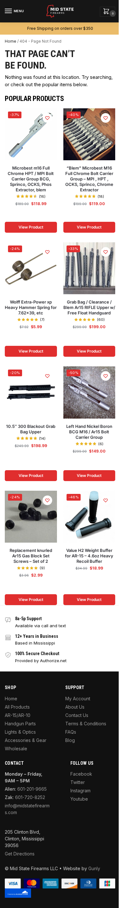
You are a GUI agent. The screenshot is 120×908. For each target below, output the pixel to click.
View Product (31, 227)
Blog (70, 740)
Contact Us (76, 715)
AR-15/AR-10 (17, 715)
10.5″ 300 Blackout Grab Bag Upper (30, 429)
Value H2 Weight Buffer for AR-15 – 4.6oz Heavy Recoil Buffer (89, 556)
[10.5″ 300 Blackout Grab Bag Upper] (31, 392)
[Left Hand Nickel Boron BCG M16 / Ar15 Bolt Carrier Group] (89, 392)
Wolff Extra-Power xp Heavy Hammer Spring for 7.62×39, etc (31, 307)
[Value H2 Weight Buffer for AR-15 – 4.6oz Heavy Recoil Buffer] (89, 517)
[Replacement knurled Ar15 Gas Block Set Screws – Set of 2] (31, 517)
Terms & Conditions (85, 723)
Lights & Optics (20, 732)
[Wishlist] (47, 118)
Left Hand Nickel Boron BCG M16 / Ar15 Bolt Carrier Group (89, 432)
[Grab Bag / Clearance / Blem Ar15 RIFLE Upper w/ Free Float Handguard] (89, 268)
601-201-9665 (32, 789)
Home (10, 41)
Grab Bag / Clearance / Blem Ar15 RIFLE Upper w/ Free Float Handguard (89, 307)
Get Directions (20, 853)
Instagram (80, 790)
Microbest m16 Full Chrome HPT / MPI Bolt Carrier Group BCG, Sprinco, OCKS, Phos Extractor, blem (31, 178)
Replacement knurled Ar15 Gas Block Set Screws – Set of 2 (31, 556)
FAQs (70, 732)
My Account (77, 698)
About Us (74, 707)
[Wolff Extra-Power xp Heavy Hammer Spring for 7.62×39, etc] (31, 268)
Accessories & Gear (25, 740)
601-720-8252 (30, 797)
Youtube (79, 799)
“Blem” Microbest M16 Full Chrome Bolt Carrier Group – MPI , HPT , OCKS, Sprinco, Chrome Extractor (89, 178)
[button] (107, 12)
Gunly (94, 868)
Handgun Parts (20, 723)
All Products (17, 707)
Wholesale (16, 748)
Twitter (77, 782)
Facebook (81, 774)
